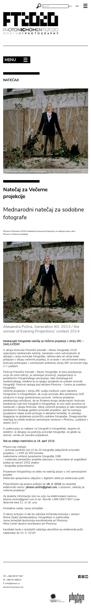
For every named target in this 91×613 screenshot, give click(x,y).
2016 (23, 231)
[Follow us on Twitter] (83, 577)
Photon (6, 234)
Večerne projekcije (20, 234)
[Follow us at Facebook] (79, 577)
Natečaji (31, 231)
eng (77, 6)
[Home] (33, 34)
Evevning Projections (46, 231)
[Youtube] (86, 577)
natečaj (61, 231)
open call (70, 231)
